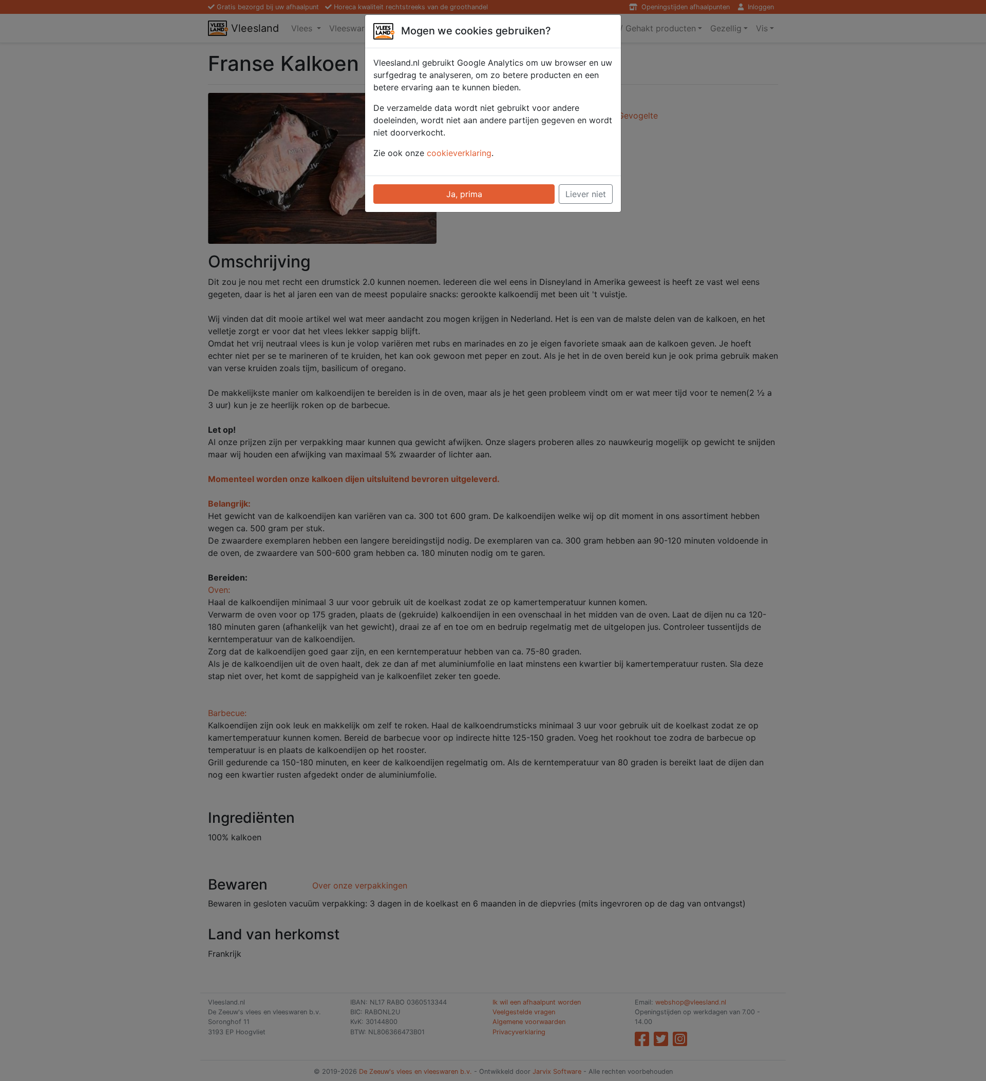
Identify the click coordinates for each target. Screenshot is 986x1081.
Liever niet (585, 194)
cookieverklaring (459, 153)
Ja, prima (464, 194)
